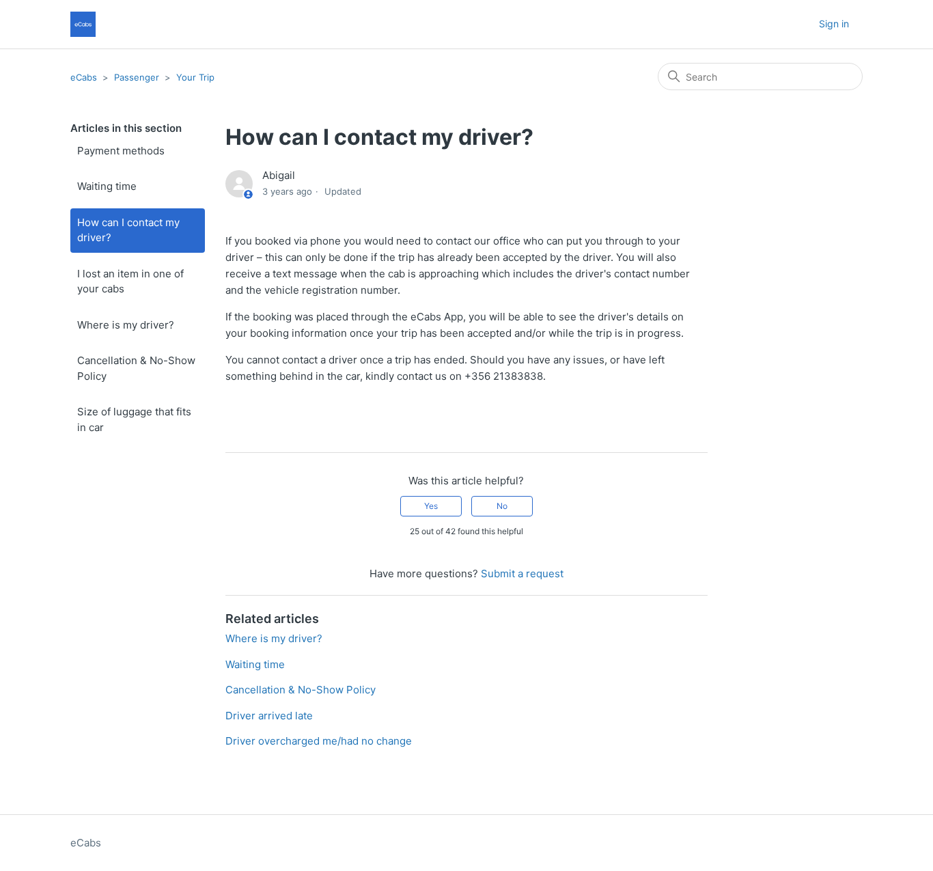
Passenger (136, 77)
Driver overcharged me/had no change (318, 740)
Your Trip (195, 77)
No (502, 506)
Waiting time (107, 186)
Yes (431, 506)
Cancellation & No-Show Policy (136, 368)
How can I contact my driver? (128, 230)
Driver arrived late (269, 715)
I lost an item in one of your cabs (130, 281)
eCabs (83, 77)
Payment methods (121, 150)
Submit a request (522, 573)
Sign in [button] (834, 23)
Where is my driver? (125, 324)
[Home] (83, 24)
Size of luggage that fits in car (134, 419)
